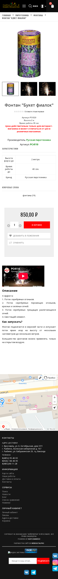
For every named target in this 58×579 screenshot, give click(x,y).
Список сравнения (10, 500)
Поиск (5, 491)
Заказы (5, 515)
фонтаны (27, 195)
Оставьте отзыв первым (34, 111)
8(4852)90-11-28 (9, 463)
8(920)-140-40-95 (10, 461)
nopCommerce (34, 539)
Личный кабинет (10, 512)
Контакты (7, 481)
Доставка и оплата (11, 479)
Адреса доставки (10, 518)
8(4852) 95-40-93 (10, 458)
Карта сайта (8, 473)
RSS (32, 571)
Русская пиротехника (38, 139)
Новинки (6, 502)
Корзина (6, 520)
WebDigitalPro (38, 543)
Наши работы (8, 476)
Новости (6, 494)
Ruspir (25, 571)
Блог (4, 497)
